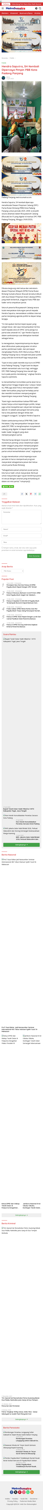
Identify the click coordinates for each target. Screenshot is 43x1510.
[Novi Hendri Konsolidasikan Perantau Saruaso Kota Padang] (21, 816)
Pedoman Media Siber (28, 1501)
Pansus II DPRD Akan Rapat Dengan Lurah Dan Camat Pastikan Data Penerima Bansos (24, 618)
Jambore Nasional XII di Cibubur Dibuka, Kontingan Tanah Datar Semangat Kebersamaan (32, 1206)
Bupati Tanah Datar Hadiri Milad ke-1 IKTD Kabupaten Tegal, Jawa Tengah (18, 810)
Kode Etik (24, 1499)
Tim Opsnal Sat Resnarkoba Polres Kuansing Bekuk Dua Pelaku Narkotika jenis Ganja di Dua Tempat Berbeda (20, 1399)
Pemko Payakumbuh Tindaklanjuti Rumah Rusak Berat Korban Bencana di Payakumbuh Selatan (26, 1465)
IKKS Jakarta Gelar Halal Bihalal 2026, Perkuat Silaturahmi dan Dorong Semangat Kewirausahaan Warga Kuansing (27, 838)
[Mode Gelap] (36, 8)
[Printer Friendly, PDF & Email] (8, 486)
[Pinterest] (20, 1492)
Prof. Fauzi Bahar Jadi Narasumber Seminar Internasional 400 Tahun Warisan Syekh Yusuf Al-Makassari (20, 1029)
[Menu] (3, 8)
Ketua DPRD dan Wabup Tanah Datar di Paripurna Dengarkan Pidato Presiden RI (11, 1206)
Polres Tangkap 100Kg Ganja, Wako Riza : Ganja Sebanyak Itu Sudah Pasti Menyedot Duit (19, 1413)
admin (8, 77)
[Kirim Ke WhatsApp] (39, 494)
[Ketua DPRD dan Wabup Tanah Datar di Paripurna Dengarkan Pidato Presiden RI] (11, 1118)
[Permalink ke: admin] (3, 78)
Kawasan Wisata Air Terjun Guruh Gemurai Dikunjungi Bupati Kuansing (26, 1453)
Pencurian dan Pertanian (11, 1406)
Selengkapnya (20, 845)
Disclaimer (34, 1499)
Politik (4, 63)
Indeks (7, 1499)
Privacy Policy (12, 1501)
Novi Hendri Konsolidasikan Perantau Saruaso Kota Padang (27, 823)
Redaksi (15, 1499)
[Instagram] (24, 1492)
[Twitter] (15, 1492)
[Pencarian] (40, 8)
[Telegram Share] (35, 494)
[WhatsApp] (28, 1492)
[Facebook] (11, 1492)
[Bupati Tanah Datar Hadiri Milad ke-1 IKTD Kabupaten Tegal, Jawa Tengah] (21, 721)
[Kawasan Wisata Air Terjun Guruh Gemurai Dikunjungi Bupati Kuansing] (21, 1446)
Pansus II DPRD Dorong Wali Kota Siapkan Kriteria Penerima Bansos (22, 626)
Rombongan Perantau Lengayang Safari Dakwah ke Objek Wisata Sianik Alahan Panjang (27, 1440)
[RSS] (32, 1492)
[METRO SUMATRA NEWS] (15, 8)
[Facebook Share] (22, 494)
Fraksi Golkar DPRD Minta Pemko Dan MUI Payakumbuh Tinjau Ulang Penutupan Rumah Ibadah (23, 610)
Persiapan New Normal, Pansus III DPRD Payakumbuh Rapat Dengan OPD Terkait (22, 586)
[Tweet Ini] (26, 494)
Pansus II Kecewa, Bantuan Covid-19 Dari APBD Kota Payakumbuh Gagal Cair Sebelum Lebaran (24, 594)
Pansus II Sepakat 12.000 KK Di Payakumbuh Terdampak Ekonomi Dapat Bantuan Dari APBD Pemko (23, 602)
